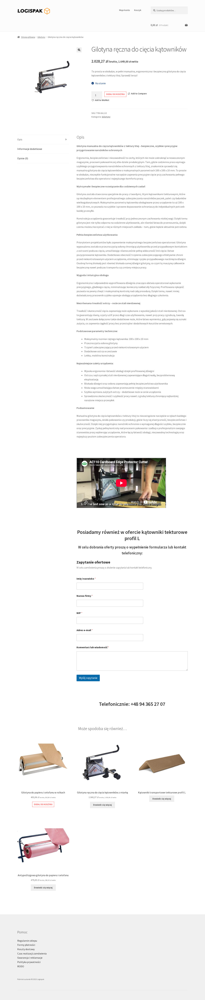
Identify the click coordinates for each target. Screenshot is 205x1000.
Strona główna (28, 37)
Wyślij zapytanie (88, 678)
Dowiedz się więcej (102, 804)
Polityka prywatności (29, 962)
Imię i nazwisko (86, 578)
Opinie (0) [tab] (22, 158)
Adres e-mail (85, 630)
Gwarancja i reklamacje (29, 957)
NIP (79, 613)
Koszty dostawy (26, 949)
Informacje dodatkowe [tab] (29, 148)
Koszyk (137, 10)
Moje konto (124, 10)
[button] (79, 49)
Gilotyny (41, 37)
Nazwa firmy (85, 595)
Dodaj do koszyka (115, 94)
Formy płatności (26, 944)
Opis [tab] (19, 139)
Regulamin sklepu (27, 940)
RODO (20, 966)
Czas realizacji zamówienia (32, 953)
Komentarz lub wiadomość (93, 647)
